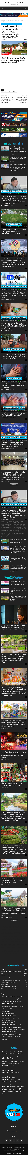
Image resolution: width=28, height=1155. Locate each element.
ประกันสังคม (9, 1008)
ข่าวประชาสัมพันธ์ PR (20, 1150)
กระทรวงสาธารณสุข (14, 1001)
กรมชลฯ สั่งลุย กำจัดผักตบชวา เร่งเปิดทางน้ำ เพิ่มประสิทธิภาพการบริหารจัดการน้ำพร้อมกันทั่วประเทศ (18, 159)
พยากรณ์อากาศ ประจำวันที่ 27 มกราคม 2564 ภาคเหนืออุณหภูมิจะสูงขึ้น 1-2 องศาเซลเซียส (7, 100)
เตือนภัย (18, 1032)
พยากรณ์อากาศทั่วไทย (9, 1015)
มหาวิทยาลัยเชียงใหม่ (7, 1027)
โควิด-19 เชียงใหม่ (7, 1037)
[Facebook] (6, 1140)
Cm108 (7, 996)
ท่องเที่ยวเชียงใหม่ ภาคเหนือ (7, 1147)
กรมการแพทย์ (19, 996)
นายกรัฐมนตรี (14, 1006)
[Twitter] (17, 1140)
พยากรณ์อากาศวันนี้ (8, 1022)
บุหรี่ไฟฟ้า (4, 1008)
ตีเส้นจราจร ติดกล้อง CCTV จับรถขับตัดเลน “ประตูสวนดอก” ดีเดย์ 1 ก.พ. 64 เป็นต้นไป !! (21, 100)
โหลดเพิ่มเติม (13, 484)
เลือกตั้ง (22, 1032)
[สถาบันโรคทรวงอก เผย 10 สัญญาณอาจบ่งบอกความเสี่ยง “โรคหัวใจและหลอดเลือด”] (14, 373)
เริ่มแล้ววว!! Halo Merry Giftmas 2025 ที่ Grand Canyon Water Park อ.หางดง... (13, 785)
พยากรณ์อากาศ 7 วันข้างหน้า (8, 1013)
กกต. (15, 996)
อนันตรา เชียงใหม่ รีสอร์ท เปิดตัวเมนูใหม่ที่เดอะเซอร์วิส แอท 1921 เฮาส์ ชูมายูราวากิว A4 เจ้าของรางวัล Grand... (13, 627)
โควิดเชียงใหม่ (17, 1037)
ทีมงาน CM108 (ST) (5, 205)
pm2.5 (11, 996)
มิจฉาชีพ (4, 1029)
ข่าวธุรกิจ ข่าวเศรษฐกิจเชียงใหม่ (9, 1150)
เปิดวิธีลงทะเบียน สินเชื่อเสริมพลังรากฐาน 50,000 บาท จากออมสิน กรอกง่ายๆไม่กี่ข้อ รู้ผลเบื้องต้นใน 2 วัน (18, 583)
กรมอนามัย (11, 999)
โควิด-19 (18, 1034)
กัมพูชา (20, 1001)
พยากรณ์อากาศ (7, 1011)
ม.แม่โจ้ (19, 1024)
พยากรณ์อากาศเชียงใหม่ (9, 1024)
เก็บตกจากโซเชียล (16, 1149)
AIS (3, 996)
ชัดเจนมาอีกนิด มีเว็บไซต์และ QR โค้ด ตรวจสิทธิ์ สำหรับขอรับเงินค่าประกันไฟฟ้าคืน (18, 590)
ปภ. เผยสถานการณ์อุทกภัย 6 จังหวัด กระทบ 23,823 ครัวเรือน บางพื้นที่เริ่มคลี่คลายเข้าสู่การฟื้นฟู (13, 356)
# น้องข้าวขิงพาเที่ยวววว (9, 90)
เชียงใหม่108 (13, 1032)
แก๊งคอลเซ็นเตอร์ (11, 1034)
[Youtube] (21, 1140)
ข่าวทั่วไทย (9, 1149)
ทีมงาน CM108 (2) (4, 696)
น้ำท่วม (19, 1006)
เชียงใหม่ (5, 1031)
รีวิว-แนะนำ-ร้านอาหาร (19, 1146)
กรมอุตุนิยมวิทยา (19, 999)
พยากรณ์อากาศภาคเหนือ (7, 1020)
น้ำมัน (23, 1006)
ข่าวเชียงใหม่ (8, 1003)
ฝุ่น (18, 1008)
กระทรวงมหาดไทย (5, 1001)
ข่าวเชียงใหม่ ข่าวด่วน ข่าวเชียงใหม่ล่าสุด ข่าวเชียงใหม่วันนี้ (11, 23)
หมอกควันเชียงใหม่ (21, 1029)
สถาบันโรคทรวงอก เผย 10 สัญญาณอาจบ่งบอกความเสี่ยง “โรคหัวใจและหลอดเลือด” (13, 385)
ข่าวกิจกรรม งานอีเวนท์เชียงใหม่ (19, 1147)
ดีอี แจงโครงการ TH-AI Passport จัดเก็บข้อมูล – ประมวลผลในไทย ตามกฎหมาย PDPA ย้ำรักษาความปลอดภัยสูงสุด (13, 294)
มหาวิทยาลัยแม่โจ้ (17, 1027)
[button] (2, 8)
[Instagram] (10, 1140)
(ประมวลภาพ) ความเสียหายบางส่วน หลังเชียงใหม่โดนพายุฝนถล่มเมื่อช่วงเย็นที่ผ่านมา (18, 598)
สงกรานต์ (15, 1029)
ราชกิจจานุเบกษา (10, 1029)
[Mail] (14, 1140)
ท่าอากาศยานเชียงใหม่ (6, 1006)
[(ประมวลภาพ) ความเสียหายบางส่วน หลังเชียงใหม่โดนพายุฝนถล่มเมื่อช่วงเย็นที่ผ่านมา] (5, 598)
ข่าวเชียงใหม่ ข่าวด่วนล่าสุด (9, 1146)
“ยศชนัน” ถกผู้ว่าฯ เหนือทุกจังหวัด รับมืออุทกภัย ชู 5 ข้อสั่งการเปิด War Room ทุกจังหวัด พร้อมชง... (12, 444)
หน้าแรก (3, 20)
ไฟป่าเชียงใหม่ (4, 1039)
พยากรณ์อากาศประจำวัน (10, 1018)
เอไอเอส (4, 1034)
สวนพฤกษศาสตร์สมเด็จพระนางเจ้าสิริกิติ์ (9, 91)
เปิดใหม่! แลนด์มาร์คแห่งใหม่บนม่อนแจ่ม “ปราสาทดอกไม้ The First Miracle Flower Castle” (13, 880)
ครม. (16, 1004)
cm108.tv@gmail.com (16, 1131)
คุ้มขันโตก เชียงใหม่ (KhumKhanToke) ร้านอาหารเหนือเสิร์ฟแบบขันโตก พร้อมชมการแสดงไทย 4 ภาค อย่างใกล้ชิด (13, 754)
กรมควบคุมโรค (5, 999)
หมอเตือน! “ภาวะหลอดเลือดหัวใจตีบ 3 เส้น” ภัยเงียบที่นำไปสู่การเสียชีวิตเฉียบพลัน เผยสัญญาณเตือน (13, 415)
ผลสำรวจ (15, 1008)
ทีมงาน (2, 268)
